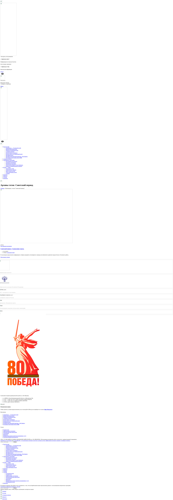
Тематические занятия (11, 169)
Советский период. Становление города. (12, 249)
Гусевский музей (10, 473)
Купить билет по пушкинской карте (14, 154)
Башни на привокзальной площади (14, 166)
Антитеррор (6, 433)
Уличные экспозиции (11, 162)
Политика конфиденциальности (10, 437)
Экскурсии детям (10, 168)
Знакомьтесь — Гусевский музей (13, 148)
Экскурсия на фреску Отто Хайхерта (14, 165)
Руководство (6, 429)
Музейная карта (9, 155)
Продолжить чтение (5, 257)
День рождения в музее (11, 172)
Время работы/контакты (11, 149)
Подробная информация (6, 486)
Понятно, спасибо (16, 486)
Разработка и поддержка (6, 440)
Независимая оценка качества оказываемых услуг (14, 435)
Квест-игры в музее (10, 171)
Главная (2, 188)
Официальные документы (9, 431)
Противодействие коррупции (10, 432)
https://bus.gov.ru (48, 409)
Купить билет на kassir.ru (11, 152)
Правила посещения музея (12, 150)
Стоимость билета (10, 151)
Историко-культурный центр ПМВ (14, 157)
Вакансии (5, 434)
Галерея (8, 173)
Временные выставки (11, 163)
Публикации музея (10, 482)
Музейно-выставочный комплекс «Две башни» (17, 156)
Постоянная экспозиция (11, 161)
